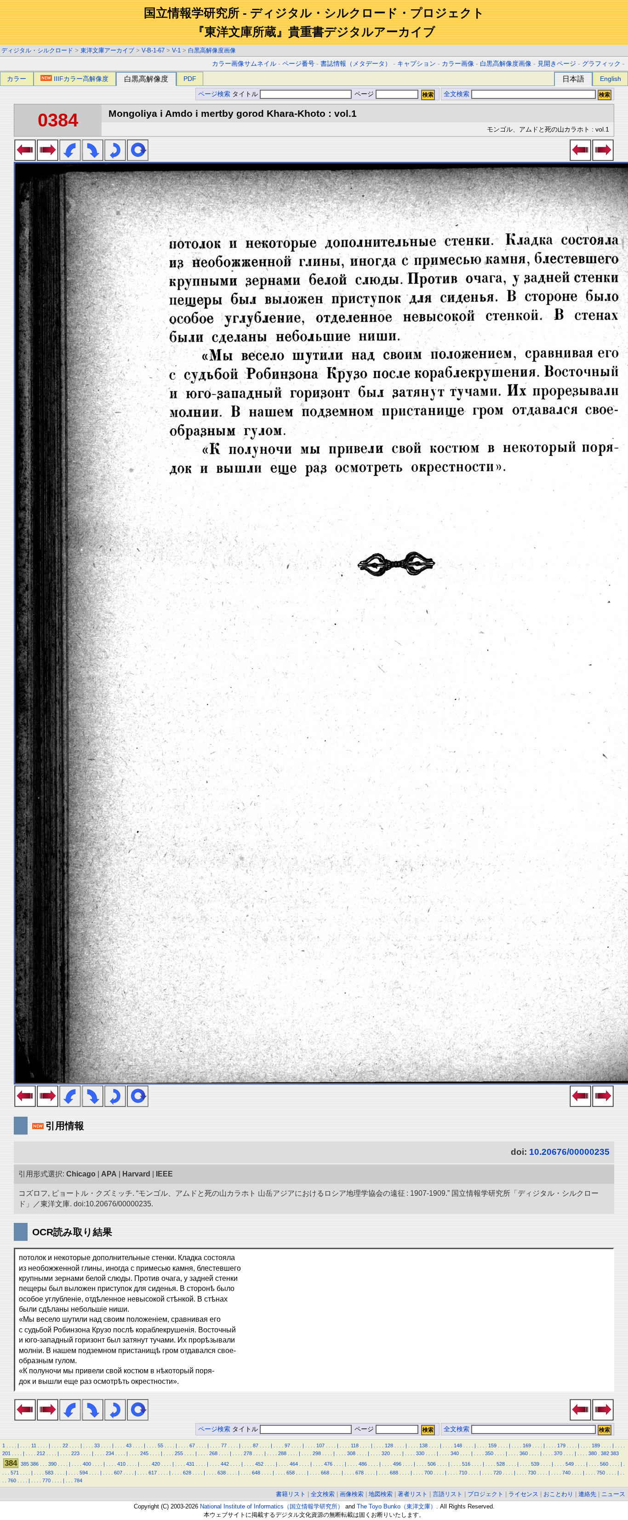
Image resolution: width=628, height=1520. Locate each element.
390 (52, 1464)
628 (187, 1472)
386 (34, 1464)
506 (432, 1464)
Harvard (136, 1174)
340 (455, 1453)
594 (84, 1472)
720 (497, 1472)
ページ (364, 94)
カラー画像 (458, 63)
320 (386, 1453)
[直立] (137, 158)
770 (46, 1480)
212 (41, 1453)
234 (110, 1453)
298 (317, 1453)
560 (604, 1464)
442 (225, 1464)
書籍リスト (291, 1494)
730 (532, 1472)
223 (75, 1453)
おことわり (558, 1494)
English (610, 78)
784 (78, 1480)
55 (160, 1445)
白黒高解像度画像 (212, 50)
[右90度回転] (92, 158)
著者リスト (413, 1494)
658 (290, 1472)
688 (394, 1472)
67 (192, 1445)
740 (566, 1472)
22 (65, 1445)
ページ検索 (214, 94)
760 (12, 1480)
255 (179, 1453)
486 (363, 1464)
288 (282, 1453)
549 (569, 1464)
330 (420, 1453)
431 (190, 1464)
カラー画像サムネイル (244, 63)
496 (397, 1464)
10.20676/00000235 (569, 1152)
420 (156, 1464)
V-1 (176, 50)
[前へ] (25, 158)
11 (33, 1445)
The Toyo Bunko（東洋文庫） (396, 1506)
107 (320, 1445)
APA (109, 1174)
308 (351, 1453)
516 (466, 1464)
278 (248, 1453)
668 (325, 1472)
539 (535, 1464)
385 (25, 1464)
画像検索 (352, 1494)
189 (596, 1445)
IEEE (164, 1174)
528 (501, 1464)
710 (463, 1472)
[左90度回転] (70, 158)
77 (224, 1445)
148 (458, 1445)
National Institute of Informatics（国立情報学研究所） (271, 1506)
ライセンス (523, 1494)
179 (561, 1445)
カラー (16, 78)
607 (118, 1472)
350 (489, 1453)
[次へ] (47, 158)
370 (558, 1453)
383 (615, 1453)
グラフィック (601, 63)
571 (15, 1472)
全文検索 (456, 94)
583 (49, 1472)
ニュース (613, 1494)
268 (213, 1453)
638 (221, 1472)
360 (524, 1453)
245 (144, 1453)
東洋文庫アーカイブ (107, 50)
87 (255, 1445)
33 (97, 1445)
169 (527, 1445)
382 (605, 1453)
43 (128, 1445)
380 (592, 1453)
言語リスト (447, 1494)
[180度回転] (115, 158)
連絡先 (587, 1494)
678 (359, 1472)
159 (492, 1445)
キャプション (416, 63)
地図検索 (381, 1494)
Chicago (81, 1174)
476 (328, 1464)
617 (152, 1472)
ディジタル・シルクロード (37, 50)
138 (423, 1445)
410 (121, 1464)
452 (259, 1464)
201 (6, 1453)
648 (256, 1472)
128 (389, 1445)
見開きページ (556, 63)
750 (601, 1472)
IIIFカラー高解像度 (81, 78)
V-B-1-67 (153, 50)
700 (428, 1472)
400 (87, 1464)
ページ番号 (298, 63)
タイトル (246, 94)
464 (294, 1464)
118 (355, 1445)
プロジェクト (485, 1494)
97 (287, 1445)
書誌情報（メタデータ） (355, 63)
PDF (189, 78)
